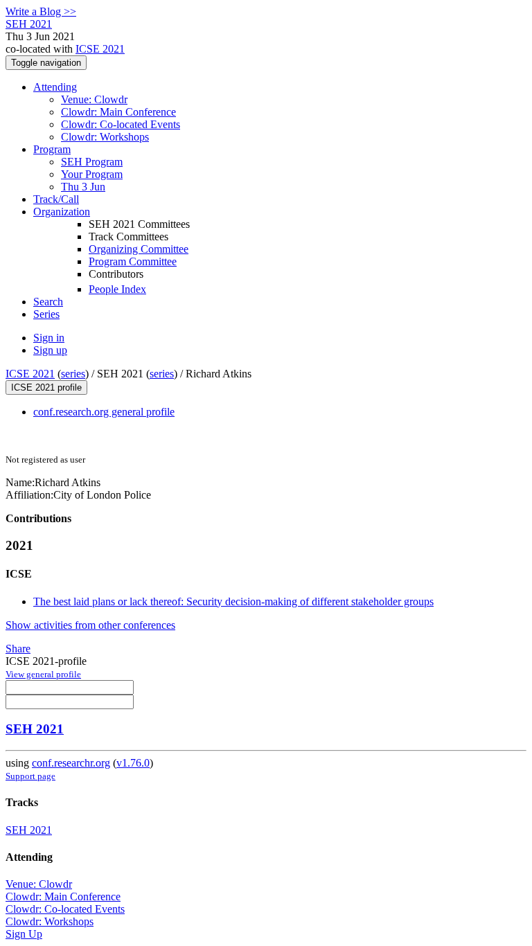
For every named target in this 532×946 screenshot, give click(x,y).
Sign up (50, 350)
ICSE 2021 (100, 49)
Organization (61, 211)
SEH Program (92, 162)
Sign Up (24, 934)
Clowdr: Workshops (105, 137)
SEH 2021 (35, 729)
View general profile (43, 674)
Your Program (92, 174)
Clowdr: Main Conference (118, 112)
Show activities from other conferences (90, 625)
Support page (30, 776)
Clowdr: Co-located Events (120, 124)
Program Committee (133, 261)
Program (52, 149)
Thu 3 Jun (83, 187)
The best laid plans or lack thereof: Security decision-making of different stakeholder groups (233, 601)
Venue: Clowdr (94, 99)
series (73, 374)
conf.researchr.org (71, 763)
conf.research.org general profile (104, 412)
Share (18, 648)
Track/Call (56, 199)
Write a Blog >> (41, 11)
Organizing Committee (138, 249)
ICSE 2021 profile (46, 387)
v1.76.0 (133, 763)
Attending (55, 87)
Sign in (48, 337)
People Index (117, 289)
